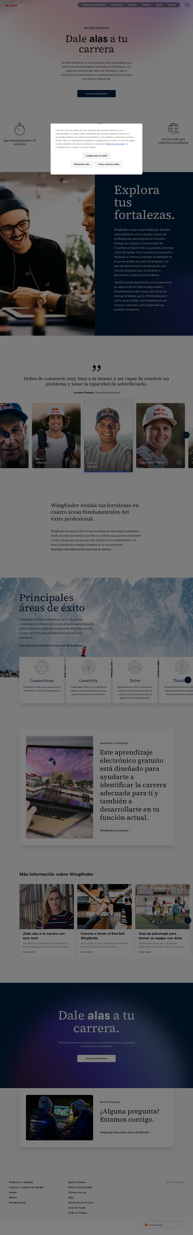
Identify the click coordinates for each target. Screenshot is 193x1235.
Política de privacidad (114, 144)
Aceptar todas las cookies (108, 164)
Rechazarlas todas (81, 164)
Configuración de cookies (96, 156)
